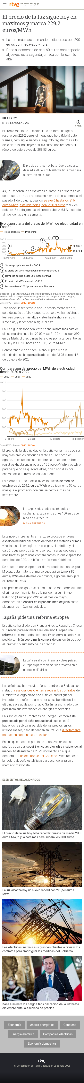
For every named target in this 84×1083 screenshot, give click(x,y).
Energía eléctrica (23, 1034)
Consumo (69, 1025)
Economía (14, 1025)
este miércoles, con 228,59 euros (42, 205)
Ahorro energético (42, 1025)
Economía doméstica (42, 1043)
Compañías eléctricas (58, 1034)
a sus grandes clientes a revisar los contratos (44, 690)
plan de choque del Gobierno (37, 756)
